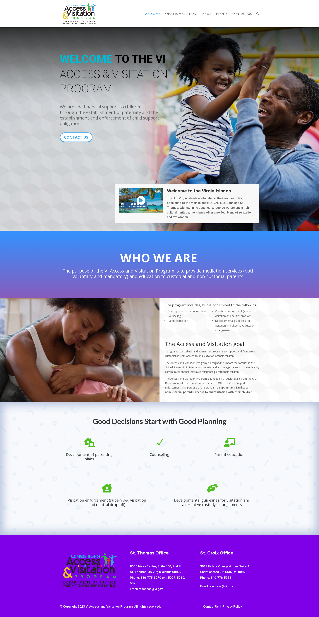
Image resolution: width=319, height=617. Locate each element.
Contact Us (242, 14)
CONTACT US (76, 137)
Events (222, 14)
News (206, 14)
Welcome (152, 14)
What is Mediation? (181, 14)
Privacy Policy (232, 606)
